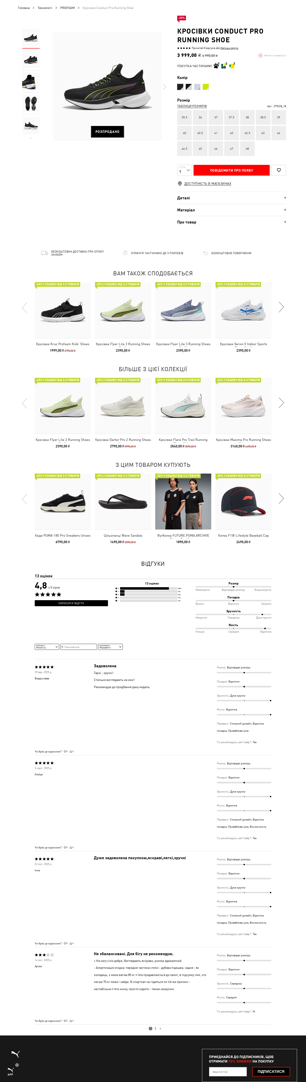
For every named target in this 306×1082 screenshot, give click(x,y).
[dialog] (153, 541)
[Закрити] (237, 490)
